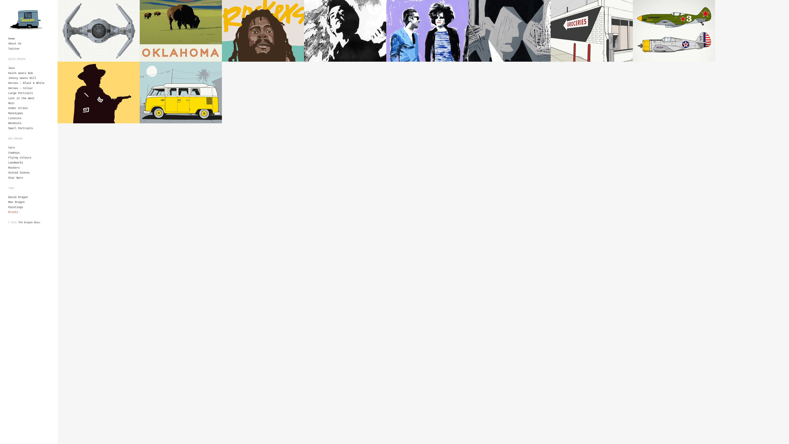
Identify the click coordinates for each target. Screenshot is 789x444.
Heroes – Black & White (26, 83)
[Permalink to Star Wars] (99, 31)
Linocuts (14, 118)
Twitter (14, 48)
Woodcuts (14, 123)
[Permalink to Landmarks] (592, 31)
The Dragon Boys (29, 222)
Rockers (14, 167)
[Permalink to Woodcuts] (345, 31)
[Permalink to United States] (181, 31)
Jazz (11, 68)
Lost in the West (21, 98)
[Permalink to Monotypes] (427, 31)
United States (19, 172)
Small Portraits (20, 128)
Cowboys (14, 152)
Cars (11, 147)
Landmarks (15, 162)
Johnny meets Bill (22, 78)
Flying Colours (19, 157)
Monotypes (15, 113)
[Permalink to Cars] (181, 92)
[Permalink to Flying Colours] (674, 31)
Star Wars (15, 177)
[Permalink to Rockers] (263, 31)
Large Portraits (20, 93)
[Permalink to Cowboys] (99, 92)
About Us (14, 43)
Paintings (15, 207)
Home (11, 38)
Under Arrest (18, 108)
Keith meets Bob (20, 73)
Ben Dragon (16, 202)
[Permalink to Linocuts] (509, 31)
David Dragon (18, 197)
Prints (13, 212)
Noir (11, 103)
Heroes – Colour (20, 88)
